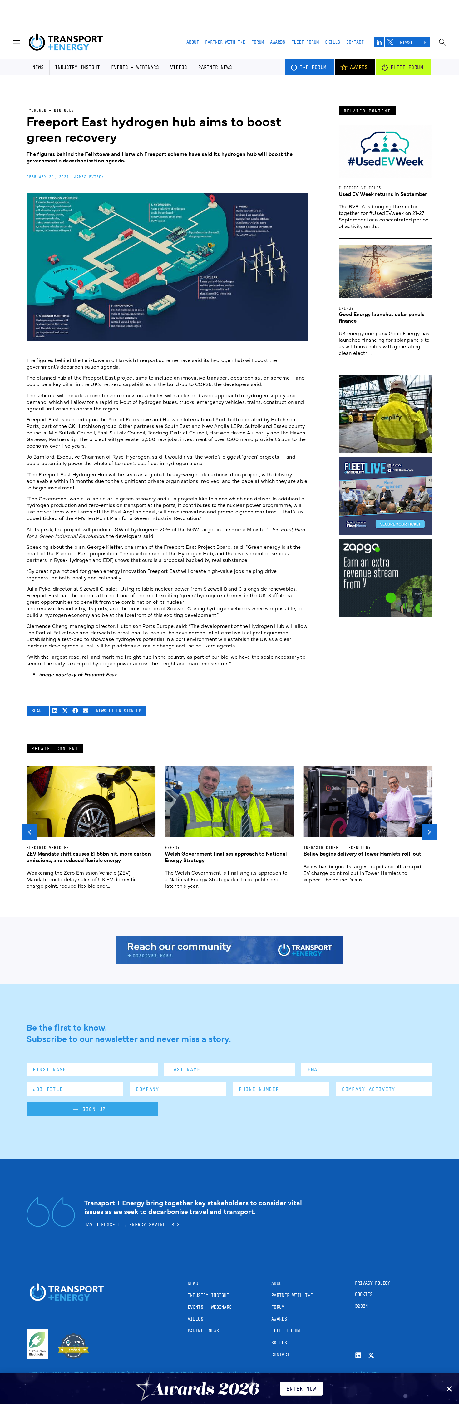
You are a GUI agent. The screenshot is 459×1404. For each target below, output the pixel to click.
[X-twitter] (371, 1355)
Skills (332, 42)
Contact (355, 42)
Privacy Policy (372, 1283)
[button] (55, 711)
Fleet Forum (305, 42)
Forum (257, 42)
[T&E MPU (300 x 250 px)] (385, 615)
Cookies (364, 1294)
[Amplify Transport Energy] (385, 450)
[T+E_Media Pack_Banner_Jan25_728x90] (229, 961)
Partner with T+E (225, 42)
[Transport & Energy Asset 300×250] (385, 532)
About (192, 42)
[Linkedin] (358, 1355)
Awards (277, 42)
